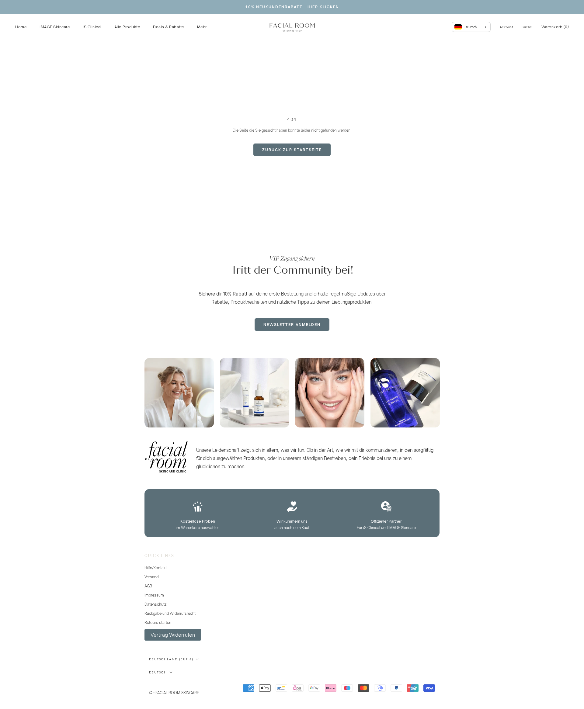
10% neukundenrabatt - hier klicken (292, 7)
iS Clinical (92, 27)
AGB (148, 586)
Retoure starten (157, 622)
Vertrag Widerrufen (173, 635)
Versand (151, 577)
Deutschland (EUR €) (171, 659)
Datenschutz (155, 604)
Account (506, 27)
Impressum (154, 595)
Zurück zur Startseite (292, 149)
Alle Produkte (127, 27)
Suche (527, 27)
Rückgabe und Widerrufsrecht (170, 613)
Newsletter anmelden (292, 324)
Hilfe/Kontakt (155, 567)
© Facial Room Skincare (179, 685)
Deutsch (158, 672)
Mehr (202, 27)
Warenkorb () (555, 27)
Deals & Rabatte (168, 27)
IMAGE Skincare (55, 27)
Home (21, 27)
